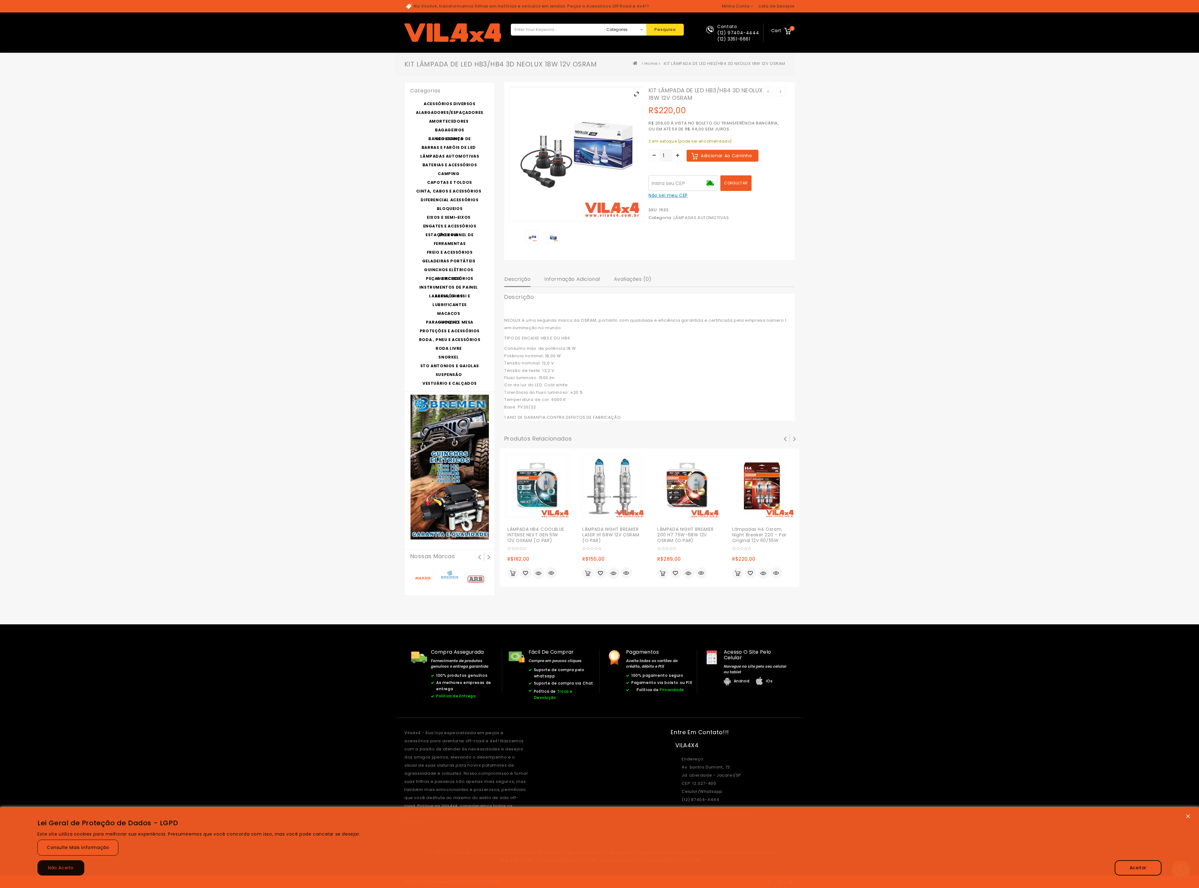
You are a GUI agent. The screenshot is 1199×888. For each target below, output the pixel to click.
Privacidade (672, 689)
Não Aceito (61, 868)
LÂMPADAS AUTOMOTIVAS (701, 218)
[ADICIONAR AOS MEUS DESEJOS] (525, 573)
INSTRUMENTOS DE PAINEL (448, 287)
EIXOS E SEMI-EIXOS (449, 217)
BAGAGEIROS (449, 130)
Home (651, 63)
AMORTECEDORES (449, 121)
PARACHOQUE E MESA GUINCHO (449, 322)
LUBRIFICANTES (449, 304)
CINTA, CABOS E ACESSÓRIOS (448, 191)
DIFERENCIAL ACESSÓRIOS (449, 199)
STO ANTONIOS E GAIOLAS (449, 365)
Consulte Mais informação (78, 847)
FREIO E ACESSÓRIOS (450, 252)
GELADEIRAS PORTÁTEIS (449, 261)
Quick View (551, 573)
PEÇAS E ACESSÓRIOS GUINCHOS (449, 278)
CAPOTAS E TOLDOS (449, 182)
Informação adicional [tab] (572, 279)
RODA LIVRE (449, 348)
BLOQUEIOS (449, 208)
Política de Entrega (456, 696)
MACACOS (448, 313)
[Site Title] (452, 32)
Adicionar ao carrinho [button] (513, 573)
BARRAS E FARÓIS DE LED (449, 147)
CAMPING (448, 173)
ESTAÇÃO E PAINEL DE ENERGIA (449, 234)
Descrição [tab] (517, 279)
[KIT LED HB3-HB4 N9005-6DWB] (531, 236)
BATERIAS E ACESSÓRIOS (449, 165)
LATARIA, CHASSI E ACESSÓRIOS (449, 296)
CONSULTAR (736, 183)
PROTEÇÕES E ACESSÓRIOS (450, 331)
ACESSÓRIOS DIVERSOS (449, 103)
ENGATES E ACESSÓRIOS (449, 226)
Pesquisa (665, 29)
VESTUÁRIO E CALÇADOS (449, 383)
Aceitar (1138, 868)
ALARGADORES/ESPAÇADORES (449, 112)
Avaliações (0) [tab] (633, 279)
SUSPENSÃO (449, 374)
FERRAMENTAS (450, 243)
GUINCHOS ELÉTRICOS (448, 269)
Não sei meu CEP (668, 195)
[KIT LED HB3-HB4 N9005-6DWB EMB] (553, 236)
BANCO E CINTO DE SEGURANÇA (449, 138)
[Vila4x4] (636, 63)
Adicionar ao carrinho (726, 156)
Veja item (538, 573)
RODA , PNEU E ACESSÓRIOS (449, 339)
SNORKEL (448, 357)
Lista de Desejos (777, 6)
